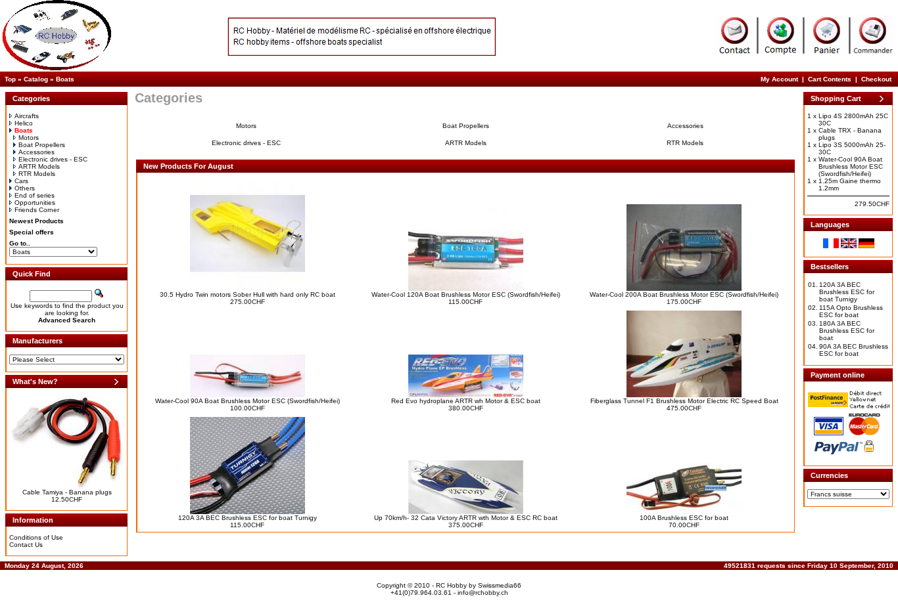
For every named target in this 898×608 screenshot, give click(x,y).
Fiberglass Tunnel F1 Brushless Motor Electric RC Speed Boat (684, 400)
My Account (779, 79)
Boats (65, 79)
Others (24, 188)
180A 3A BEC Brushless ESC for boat (846, 330)
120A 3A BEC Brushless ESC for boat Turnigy (247, 517)
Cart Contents (829, 79)
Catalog (36, 79)
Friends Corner (36, 209)
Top (10, 79)
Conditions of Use (36, 537)
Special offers (31, 232)
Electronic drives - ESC (52, 159)
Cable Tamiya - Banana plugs (67, 492)
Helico (23, 123)
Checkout (876, 79)
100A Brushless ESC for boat (684, 517)
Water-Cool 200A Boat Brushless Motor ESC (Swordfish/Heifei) (684, 294)
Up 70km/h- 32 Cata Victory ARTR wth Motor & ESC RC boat (465, 517)
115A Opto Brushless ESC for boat (851, 311)
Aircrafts (26, 115)
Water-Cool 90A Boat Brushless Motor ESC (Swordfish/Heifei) (247, 400)
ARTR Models (39, 166)
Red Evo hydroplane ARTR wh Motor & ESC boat (465, 400)
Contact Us (26, 544)
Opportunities (34, 202)
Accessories (36, 152)
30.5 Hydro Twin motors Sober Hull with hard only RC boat (247, 294)
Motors (28, 137)
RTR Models (36, 173)
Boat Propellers (41, 144)
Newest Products (36, 221)
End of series (34, 195)
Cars (21, 181)
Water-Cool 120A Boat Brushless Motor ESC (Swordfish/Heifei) (465, 294)
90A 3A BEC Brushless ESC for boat (853, 350)
